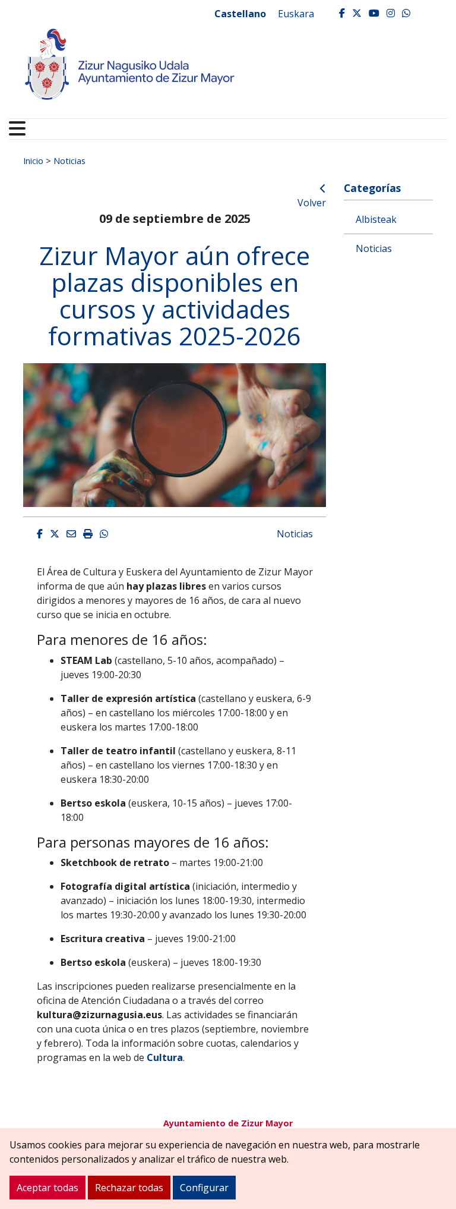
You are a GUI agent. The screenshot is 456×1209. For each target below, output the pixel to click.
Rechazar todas (129, 1187)
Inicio (33, 160)
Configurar (204, 1187)
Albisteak (376, 219)
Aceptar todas (47, 1187)
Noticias (69, 160)
